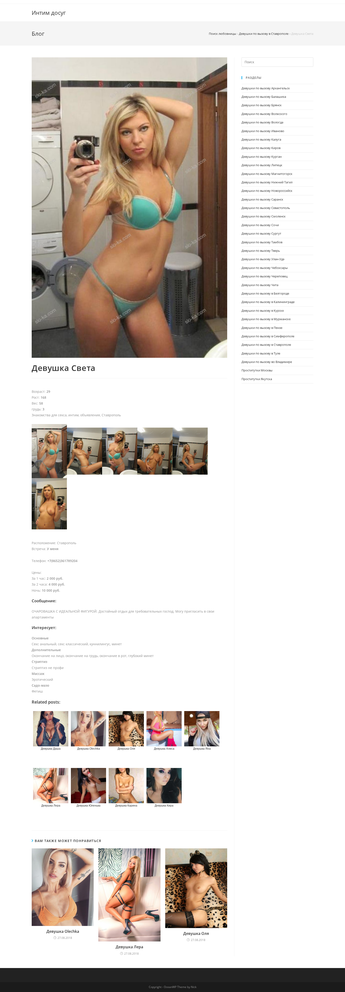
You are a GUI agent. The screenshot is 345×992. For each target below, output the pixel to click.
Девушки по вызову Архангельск (266, 88)
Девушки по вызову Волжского (264, 114)
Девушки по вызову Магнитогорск (267, 174)
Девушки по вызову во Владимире (267, 362)
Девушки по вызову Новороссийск (267, 191)
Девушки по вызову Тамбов (262, 242)
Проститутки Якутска (257, 379)
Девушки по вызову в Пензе (262, 328)
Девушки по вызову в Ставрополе (263, 33)
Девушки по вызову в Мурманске (266, 319)
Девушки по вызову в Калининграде (268, 302)
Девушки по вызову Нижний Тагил (267, 182)
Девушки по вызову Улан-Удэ (263, 259)
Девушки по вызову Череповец (265, 276)
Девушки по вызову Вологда (262, 122)
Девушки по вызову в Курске (263, 310)
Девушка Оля (196, 933)
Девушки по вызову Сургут (261, 233)
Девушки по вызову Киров (261, 148)
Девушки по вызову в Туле (261, 353)
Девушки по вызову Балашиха (264, 96)
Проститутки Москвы (257, 370)
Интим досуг (49, 12)
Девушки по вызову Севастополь (266, 208)
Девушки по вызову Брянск (262, 105)
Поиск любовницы (222, 33)
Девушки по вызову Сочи (260, 225)
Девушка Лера (129, 946)
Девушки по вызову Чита (260, 285)
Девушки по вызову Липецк (262, 165)
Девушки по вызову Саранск (262, 199)
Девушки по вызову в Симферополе (268, 336)
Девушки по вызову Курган (262, 156)
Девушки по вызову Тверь (261, 250)
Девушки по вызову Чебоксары (265, 268)
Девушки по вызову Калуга (261, 139)
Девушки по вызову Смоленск (264, 216)
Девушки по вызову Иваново (263, 131)
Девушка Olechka (62, 931)
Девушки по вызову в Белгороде (265, 293)
